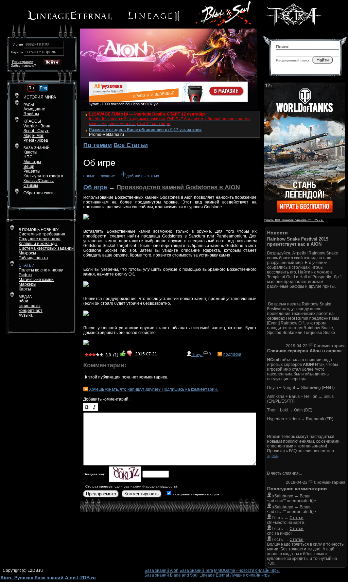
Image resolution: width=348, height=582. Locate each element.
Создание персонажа (39, 238)
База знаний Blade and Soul (171, 575)
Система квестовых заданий (46, 248)
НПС (28, 157)
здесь (272, 455)
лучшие (108, 176)
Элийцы (31, 113)
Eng (43, 88)
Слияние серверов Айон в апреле (304, 350)
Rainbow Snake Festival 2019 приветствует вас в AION (297, 241)
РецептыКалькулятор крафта (43, 173)
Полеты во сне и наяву (41, 270)
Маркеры (27, 284)
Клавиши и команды (38, 243)
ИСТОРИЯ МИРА (39, 97)
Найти (322, 60)
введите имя (37, 44)
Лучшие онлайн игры (250, 575)
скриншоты (29, 305)
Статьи (296, 517)
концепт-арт (30, 310)
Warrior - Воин (36, 126)
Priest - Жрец (35, 140)
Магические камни (36, 279)
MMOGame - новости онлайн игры (247, 570)
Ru (31, 88)
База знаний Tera (196, 570)
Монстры (32, 161)
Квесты (30, 152)
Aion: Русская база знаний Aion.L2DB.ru (48, 577)
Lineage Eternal (214, 575)
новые (89, 176)
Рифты (25, 274)
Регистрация (22, 62)
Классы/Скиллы (38, 180)
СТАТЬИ (27, 265)
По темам (97, 145)
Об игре (95, 187)
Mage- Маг (33, 135)
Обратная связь (38, 193)
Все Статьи (131, 145)
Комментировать (141, 493)
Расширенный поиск (292, 60)
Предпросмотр (101, 493)
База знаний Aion (161, 570)
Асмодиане (34, 109)
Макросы (27, 253)
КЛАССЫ (32, 121)
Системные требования (42, 234)
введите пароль (40, 52)
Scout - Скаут (36, 130)
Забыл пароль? (23, 65)
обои (23, 301)
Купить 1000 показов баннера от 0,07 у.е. (124, 104)
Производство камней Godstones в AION (178, 187)
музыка (26, 315)
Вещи (28, 166)
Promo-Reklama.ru (106, 134)
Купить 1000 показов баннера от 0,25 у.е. (294, 220)
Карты (25, 289)
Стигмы (30, 185)
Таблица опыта (33, 257)
